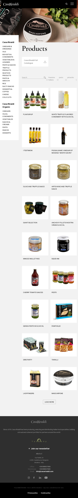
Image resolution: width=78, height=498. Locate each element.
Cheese (5, 94)
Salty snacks (8, 86)
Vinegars (6, 111)
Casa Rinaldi (8, 42)
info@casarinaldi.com (44, 471)
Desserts (6, 133)
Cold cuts (6, 97)
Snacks (5, 130)
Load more (49, 402)
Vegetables (7, 119)
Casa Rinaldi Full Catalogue (31, 61)
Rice (4, 83)
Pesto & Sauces (9, 65)
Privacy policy (33, 493)
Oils (4, 52)
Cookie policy (45, 493)
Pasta (5, 127)
